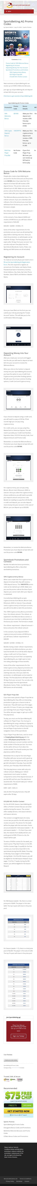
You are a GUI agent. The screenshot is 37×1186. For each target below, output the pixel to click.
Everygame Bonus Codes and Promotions (17, 1128)
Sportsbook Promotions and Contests (17, 70)
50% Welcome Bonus (8, 116)
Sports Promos (27, 27)
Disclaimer (19, 1181)
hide (19, 59)
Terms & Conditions (25, 1179)
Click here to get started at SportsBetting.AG (18, 96)
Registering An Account (13, 65)
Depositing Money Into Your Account (17, 67)
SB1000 (16, 114)
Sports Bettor (9, 27)
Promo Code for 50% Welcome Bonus (17, 63)
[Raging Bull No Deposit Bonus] (18, 1117)
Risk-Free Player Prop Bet (7, 152)
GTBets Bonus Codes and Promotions (16, 1136)
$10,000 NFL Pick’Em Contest (18, 77)
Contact (27, 1181)
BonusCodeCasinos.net (10, 1179)
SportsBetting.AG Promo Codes (14, 1124)
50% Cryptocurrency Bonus (18, 72)
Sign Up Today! (18, 1036)
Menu (9, 11)
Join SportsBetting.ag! (13, 1017)
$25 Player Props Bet (16, 74)
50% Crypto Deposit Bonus (8, 133)
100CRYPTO (17, 131)
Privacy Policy (10, 1181)
